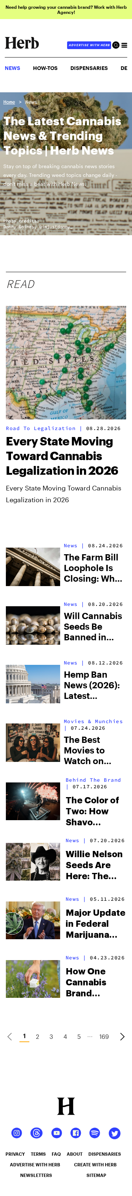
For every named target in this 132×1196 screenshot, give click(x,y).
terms (38, 1153)
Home (9, 102)
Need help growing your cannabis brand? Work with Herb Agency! (66, 9)
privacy (15, 1153)
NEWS (12, 68)
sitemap (96, 1175)
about (74, 1153)
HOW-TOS (45, 68)
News (31, 102)
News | (74, 545)
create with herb (95, 1164)
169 (104, 1036)
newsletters (36, 1175)
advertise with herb (89, 45)
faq (56, 1153)
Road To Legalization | (44, 428)
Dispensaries (89, 68)
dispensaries (104, 1153)
